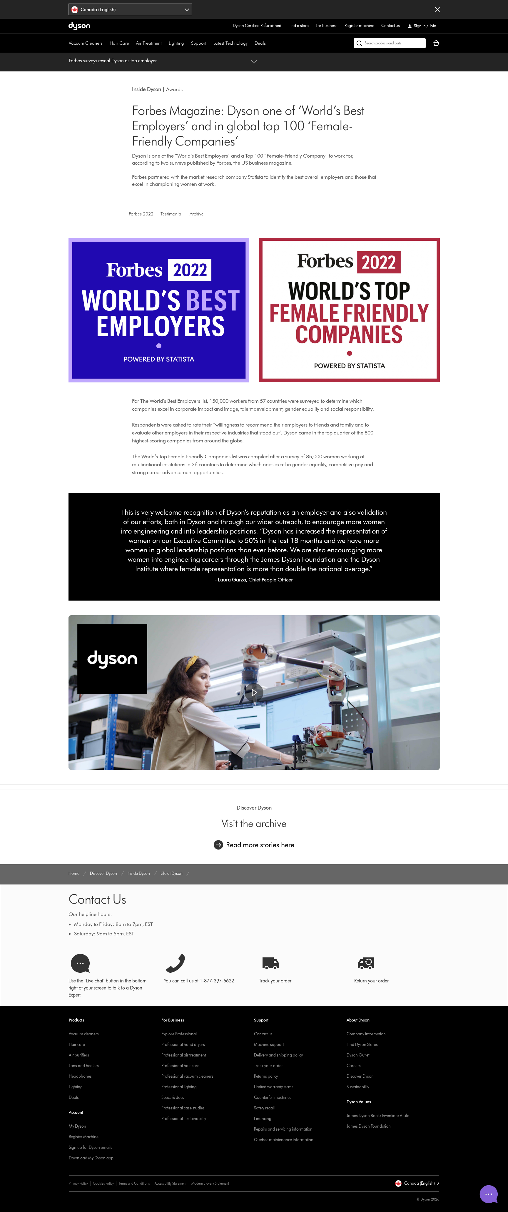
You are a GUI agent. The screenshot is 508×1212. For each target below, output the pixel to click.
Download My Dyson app (91, 1158)
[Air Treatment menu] (165, 43)
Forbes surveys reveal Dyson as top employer (113, 60)
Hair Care (119, 43)
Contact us (390, 25)
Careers (354, 1065)
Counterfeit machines (272, 1097)
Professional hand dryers (183, 1044)
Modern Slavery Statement (210, 1183)
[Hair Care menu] (132, 43)
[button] (254, 692)
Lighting (176, 43)
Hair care (77, 1044)
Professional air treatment (183, 1055)
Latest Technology (230, 43)
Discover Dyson (360, 1076)
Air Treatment (149, 43)
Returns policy (266, 1076)
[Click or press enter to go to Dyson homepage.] (79, 26)
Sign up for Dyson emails (90, 1147)
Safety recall (264, 1108)
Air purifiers (79, 1055)
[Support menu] (209, 43)
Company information (366, 1034)
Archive (197, 214)
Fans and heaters (84, 1065)
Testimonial (172, 214)
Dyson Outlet (358, 1055)
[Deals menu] (269, 43)
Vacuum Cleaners (86, 43)
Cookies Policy (103, 1183)
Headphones (80, 1076)
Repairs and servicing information (283, 1129)
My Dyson (77, 1126)
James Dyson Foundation (369, 1126)
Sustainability (358, 1086)
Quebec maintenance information (283, 1139)
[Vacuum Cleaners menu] (105, 43)
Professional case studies (183, 1108)
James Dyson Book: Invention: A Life (378, 1115)
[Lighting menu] (187, 43)
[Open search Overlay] (390, 43)
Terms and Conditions (134, 1183)
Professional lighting (179, 1086)
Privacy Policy (78, 1183)
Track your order (268, 1065)
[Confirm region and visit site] (437, 9)
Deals (260, 43)
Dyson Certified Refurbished (257, 25)
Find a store (298, 25)
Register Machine (83, 1136)
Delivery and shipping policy (278, 1055)
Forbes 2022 (141, 214)
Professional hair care (180, 1065)
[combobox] (130, 9)
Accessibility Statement (170, 1183)
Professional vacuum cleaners (187, 1076)
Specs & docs (172, 1097)
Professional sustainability (183, 1118)
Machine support (269, 1044)
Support (198, 43)
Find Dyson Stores (362, 1044)
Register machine (359, 25)
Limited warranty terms (273, 1086)
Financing (262, 1118)
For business (326, 25)
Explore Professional (179, 1034)
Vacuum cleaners (84, 1034)
